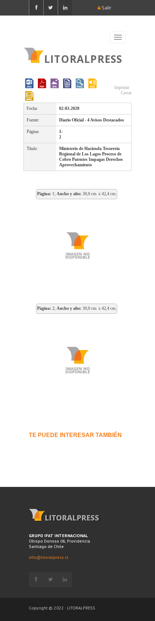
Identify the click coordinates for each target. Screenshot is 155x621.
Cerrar (126, 92)
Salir (106, 7)
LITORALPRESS (83, 58)
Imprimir (121, 87)
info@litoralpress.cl (48, 557)
